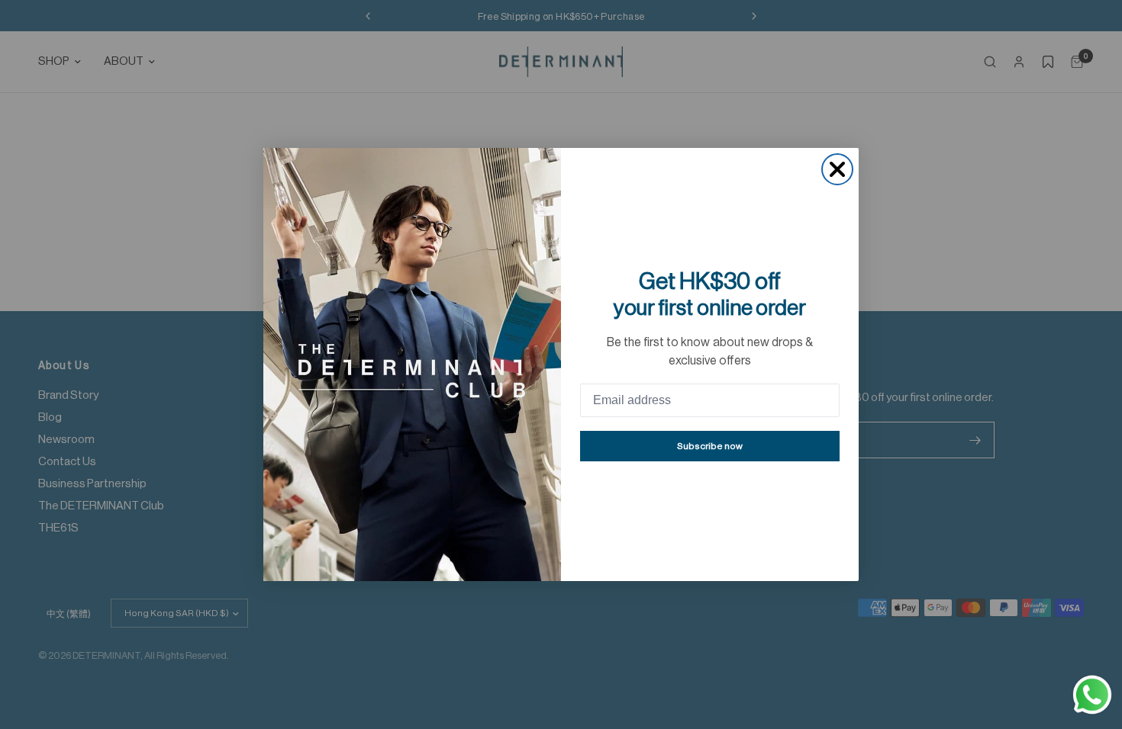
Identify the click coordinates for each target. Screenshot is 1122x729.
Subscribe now (710, 446)
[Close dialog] (837, 169)
